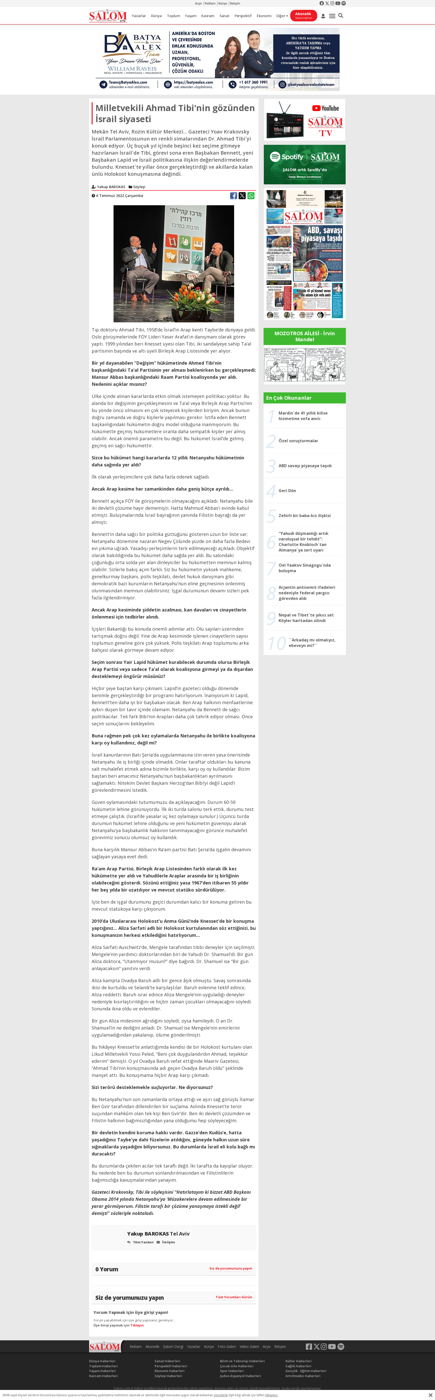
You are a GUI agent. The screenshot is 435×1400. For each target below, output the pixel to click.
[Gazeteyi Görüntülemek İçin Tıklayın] (305, 253)
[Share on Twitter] (242, 195)
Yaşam (190, 15)
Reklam (210, 3)
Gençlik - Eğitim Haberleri (306, 1371)
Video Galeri (249, 1346)
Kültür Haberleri (298, 1361)
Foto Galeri (227, 1346)
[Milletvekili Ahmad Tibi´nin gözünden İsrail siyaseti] (174, 263)
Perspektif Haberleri (171, 1366)
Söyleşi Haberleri (168, 1376)
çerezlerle (221, 1395)
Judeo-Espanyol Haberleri (240, 1376)
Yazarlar (139, 15)
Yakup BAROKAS (158, 1233)
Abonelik (152, 1346)
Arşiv (198, 3)
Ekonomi (264, 15)
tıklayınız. (271, 1395)
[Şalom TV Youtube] (305, 119)
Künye (223, 3)
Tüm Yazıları (143, 1242)
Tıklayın (137, 1325)
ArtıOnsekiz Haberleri (302, 1376)
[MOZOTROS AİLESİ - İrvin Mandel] (305, 364)
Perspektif (243, 15)
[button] (340, 15)
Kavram (207, 15)
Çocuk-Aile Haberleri (236, 1366)
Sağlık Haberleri (298, 1366)
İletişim (235, 3)
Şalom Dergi (173, 1346)
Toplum (173, 15)
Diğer (281, 15)
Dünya (156, 15)
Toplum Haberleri (103, 1366)
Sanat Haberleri (167, 1361)
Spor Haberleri (232, 1371)
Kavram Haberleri (103, 1376)
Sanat (225, 15)
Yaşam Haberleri (102, 1371)
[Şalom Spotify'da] (305, 164)
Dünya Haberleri (102, 1361)
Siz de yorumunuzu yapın (230, 1268)
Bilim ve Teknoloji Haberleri (242, 1361)
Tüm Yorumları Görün (234, 1297)
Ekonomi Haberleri (170, 1371)
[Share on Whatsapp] (251, 195)
